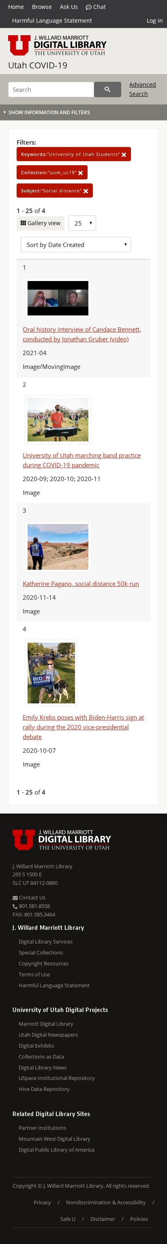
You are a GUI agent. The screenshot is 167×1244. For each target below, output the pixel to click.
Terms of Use (34, 974)
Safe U (67, 1219)
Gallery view (43, 223)
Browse (42, 7)
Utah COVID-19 (37, 65)
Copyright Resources (44, 963)
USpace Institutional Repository (57, 1078)
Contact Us (31, 897)
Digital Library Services (46, 941)
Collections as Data (41, 1056)
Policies (139, 1219)
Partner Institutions (42, 1127)
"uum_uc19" (49, 172)
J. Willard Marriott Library (43, 866)
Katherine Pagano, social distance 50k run (81, 583)
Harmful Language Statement (52, 20)
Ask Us (69, 7)
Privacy (42, 1202)
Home (16, 7)
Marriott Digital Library (46, 1023)
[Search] (107, 89)
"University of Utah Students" (71, 154)
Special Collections (41, 952)
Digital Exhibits (36, 1045)
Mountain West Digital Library (54, 1138)
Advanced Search (142, 89)
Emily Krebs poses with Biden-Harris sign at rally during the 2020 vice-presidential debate (83, 727)
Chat (99, 7)
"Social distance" (52, 190)
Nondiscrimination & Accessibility (106, 1202)
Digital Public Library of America (56, 1149)
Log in (155, 20)
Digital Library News (42, 1067)
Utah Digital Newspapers (48, 1034)
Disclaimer (102, 1219)
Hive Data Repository (44, 1089)
